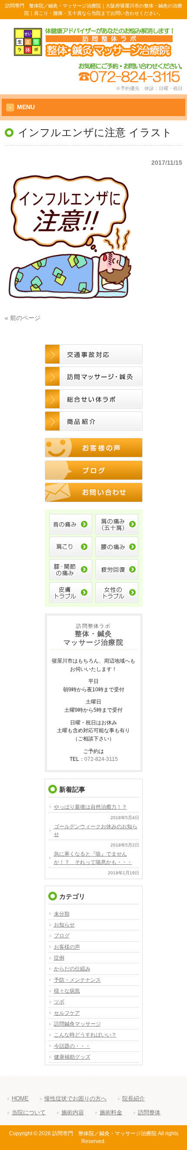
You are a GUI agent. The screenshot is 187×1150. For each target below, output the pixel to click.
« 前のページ (22, 318)
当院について (29, 1112)
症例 (59, 958)
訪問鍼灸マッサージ (77, 1024)
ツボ (59, 1002)
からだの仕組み (72, 969)
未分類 (62, 914)
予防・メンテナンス (77, 980)
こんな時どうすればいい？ (85, 1035)
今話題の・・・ (72, 1046)
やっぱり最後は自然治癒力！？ (90, 807)
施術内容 (72, 1112)
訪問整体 (149, 1112)
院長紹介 (133, 1098)
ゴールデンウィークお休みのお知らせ (95, 830)
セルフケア (67, 1013)
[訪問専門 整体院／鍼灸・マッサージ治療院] (93, 53)
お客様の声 (67, 947)
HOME (20, 1098)
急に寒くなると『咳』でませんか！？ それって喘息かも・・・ (93, 858)
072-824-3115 (101, 759)
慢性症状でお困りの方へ (75, 1098)
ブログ (62, 936)
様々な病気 (67, 991)
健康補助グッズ (72, 1057)
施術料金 (111, 1112)
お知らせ (64, 925)
